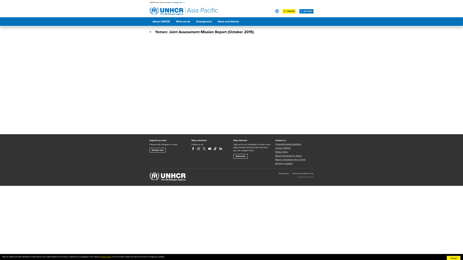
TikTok (215, 148)
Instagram (198, 148)
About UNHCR (161, 21)
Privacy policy (284, 173)
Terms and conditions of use (302, 173)
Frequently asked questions (288, 144)
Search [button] (269, 11)
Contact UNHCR (283, 148)
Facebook (193, 148)
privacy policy (106, 257)
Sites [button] (277, 11)
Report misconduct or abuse (288, 155)
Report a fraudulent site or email (290, 159)
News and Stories (228, 21)
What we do (183, 21)
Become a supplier (284, 163)
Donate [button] (291, 11)
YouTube (209, 148)
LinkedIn (220, 148)
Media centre (281, 152)
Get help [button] (308, 11)
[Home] (166, 11)
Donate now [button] (157, 150)
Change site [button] (177, 2)
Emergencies (204, 21)
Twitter (204, 148)
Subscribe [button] (240, 156)
